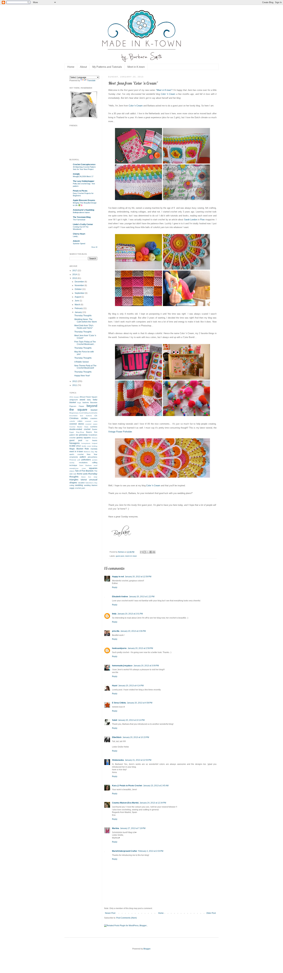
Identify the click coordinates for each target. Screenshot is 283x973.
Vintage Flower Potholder (120, 431)
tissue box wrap (89, 477)
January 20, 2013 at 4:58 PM (139, 703)
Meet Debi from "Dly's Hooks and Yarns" (83, 326)
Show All (94, 247)
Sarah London (190, 219)
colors (79, 421)
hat (87, 440)
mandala (94, 449)
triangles (73, 479)
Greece (94, 438)
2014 (74, 274)
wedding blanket (90, 485)
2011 (74, 385)
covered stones (76, 424)
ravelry (71, 463)
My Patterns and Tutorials (107, 66)
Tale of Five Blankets (84, 471)
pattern (83, 457)
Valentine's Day (91, 483)
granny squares (83, 437)
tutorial (84, 480)
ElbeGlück (117, 737)
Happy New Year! (82, 375)
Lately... (76, 236)
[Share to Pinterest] (154, 552)
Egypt (71, 432)
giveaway (83, 435)
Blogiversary (74, 413)
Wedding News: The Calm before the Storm (85, 320)
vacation (81, 483)
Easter (94, 429)
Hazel (114, 685)
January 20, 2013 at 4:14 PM (131, 685)
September (80, 293)
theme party (82, 474)
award (82, 400)
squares (93, 468)
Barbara (121, 552)
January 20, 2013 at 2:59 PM (140, 648)
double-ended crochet (79, 429)
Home (70, 66)
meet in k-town (131, 556)
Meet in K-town (136, 66)
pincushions (92, 457)
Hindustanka (118, 760)
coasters (93, 418)
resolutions (83, 463)
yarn (83, 488)
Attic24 (76, 241)
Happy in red (118, 576)
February (79, 308)
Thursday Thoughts (83, 315)
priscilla (115, 631)
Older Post (211, 913)
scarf (95, 465)
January (78, 312)
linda (114, 614)
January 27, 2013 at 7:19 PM (132, 828)
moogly (76, 174)
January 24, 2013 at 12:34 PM (153, 803)
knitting (94, 446)
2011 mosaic (74, 397)
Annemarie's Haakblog (83, 210)
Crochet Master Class (78, 427)
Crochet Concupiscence (84, 164)
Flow (202, 219)
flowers (89, 432)
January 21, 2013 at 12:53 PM (138, 760)
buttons (89, 416)
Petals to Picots (80, 191)
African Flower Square (88, 397)
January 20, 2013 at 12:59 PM (138, 576)
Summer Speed (79, 244)
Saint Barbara (85, 465)
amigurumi (73, 400)
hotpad (94, 443)
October (78, 289)
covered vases (91, 424)
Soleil (114, 720)
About (83, 66)
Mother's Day (89, 452)
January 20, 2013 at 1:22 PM (141, 596)
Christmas (73, 418)
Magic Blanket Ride (79, 449)
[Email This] (141, 552)
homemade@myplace (122, 665)
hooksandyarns (119, 648)
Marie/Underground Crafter (124, 851)
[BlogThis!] (144, 552)
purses (94, 460)
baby (89, 400)
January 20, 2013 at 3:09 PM (146, 665)
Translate (91, 80)
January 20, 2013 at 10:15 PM (136, 737)
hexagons (74, 443)
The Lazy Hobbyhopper (83, 181)
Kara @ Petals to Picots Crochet (127, 785)
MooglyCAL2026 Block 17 (83, 176)
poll (78, 460)
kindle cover (86, 446)
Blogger (146, 949)
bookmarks (93, 413)
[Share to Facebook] (150, 552)
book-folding (84, 413)
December (80, 282)
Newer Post (110, 913)
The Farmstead (79, 220)
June (77, 301)
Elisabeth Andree (120, 596)
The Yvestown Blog (82, 217)
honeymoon (85, 443)
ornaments (73, 457)
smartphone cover (77, 468)
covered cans (91, 421)
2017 (74, 270)
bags (79, 402)
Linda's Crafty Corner (83, 224)
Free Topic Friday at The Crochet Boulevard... (85, 343)
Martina (115, 828)
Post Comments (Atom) (126, 918)
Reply (114, 587)
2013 (74, 278)
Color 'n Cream (168, 94)
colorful (72, 421)
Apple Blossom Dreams (84, 200)
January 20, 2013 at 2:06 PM (133, 631)
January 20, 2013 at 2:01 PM (130, 614)
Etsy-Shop (80, 432)
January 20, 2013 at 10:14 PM (131, 720)
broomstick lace (76, 416)
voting (71, 485)
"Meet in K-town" (164, 90)
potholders (86, 460)
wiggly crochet (75, 488)
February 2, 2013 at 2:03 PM (150, 851)
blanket (94, 410)
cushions (93, 427)
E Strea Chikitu (119, 703)
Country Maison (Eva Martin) (125, 803)
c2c (95, 416)
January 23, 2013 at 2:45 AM (156, 785)
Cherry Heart (79, 234)
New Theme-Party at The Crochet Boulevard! (85, 366)
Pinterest (72, 460)
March (78, 304)
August (78, 297)
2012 (74, 381)
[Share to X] (147, 552)
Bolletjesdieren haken (81, 212)
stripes (71, 471)
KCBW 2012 (75, 446)
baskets (86, 402)
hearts (94, 440)
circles (84, 418)
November (80, 285)
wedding (79, 485)
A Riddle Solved (81, 362)
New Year (92, 454)
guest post (120, 556)
